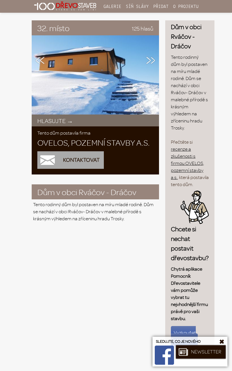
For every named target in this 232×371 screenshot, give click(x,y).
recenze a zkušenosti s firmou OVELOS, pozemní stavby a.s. (187, 163)
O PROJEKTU (186, 7)
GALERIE (112, 7)
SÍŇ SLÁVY (137, 7)
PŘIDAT (161, 7)
